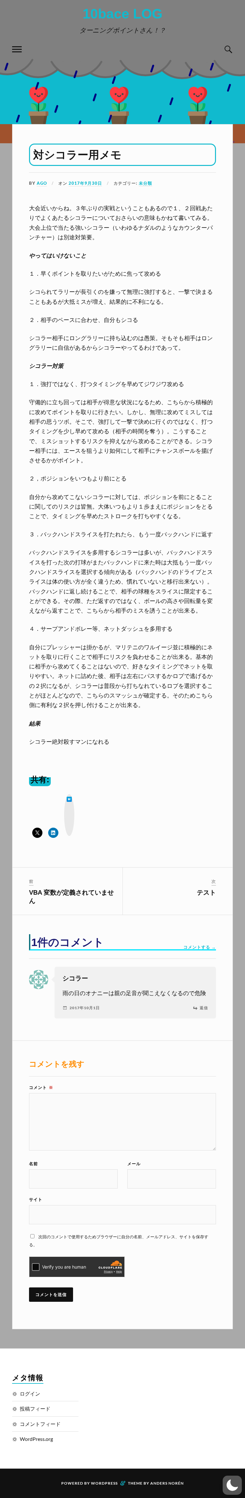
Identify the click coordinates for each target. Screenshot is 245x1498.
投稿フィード (35, 1408)
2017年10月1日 (85, 1008)
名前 (33, 1163)
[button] (232, 1485)
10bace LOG (122, 13)
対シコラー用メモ (77, 155)
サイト (35, 1199)
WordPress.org (36, 1439)
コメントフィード (40, 1424)
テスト (206, 892)
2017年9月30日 (85, 183)
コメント (41, 1087)
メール (134, 1163)
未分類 (145, 183)
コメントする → (199, 947)
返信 (204, 1008)
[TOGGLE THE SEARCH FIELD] (228, 49)
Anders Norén (167, 1483)
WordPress (104, 1483)
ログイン (30, 1393)
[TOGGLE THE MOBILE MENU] (17, 49)
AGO (42, 183)
